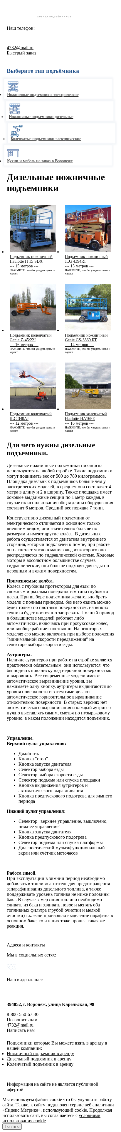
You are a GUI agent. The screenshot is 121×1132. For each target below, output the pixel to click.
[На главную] (60, 18)
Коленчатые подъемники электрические (43, 139)
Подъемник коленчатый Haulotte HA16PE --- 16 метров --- (86, 419)
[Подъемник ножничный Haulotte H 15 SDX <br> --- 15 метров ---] (33, 251)
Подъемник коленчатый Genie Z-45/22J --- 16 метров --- (31, 340)
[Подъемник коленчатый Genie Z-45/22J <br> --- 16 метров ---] (33, 330)
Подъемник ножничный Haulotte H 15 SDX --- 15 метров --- (31, 261)
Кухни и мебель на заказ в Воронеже (42, 161)
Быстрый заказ (21, 52)
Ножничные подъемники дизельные (39, 117)
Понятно (12, 1126)
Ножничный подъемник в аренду (40, 1053)
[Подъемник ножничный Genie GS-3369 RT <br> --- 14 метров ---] (88, 330)
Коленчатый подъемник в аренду (40, 1064)
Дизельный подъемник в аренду (39, 1058)
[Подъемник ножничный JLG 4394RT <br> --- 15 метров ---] (88, 251)
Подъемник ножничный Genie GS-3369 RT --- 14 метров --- (86, 340)
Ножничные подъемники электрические (44, 94)
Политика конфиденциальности (39, 1074)
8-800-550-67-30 (41, 36)
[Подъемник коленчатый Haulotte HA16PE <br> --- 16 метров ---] (88, 408)
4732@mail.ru (20, 47)
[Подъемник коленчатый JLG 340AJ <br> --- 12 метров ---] (33, 408)
